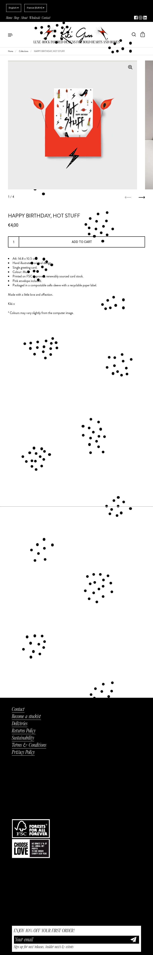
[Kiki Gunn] (76, 35)
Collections (23, 51)
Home (10, 51)
